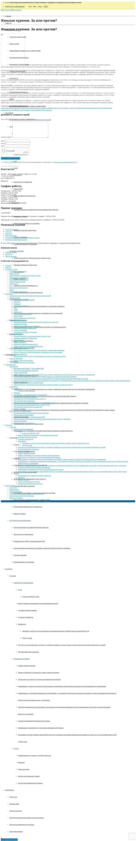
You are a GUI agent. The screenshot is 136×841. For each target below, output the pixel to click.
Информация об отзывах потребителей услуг (34, 755)
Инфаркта (17, 304)
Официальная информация (23, 583)
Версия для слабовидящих (15, 6)
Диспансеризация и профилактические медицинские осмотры (36, 210)
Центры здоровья (20, 555)
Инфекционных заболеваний (24, 300)
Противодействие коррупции (24, 486)
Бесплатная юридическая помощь (30, 783)
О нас (20, 590)
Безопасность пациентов (23, 182)
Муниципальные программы (24, 562)
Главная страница (11, 230)
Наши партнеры (23, 769)
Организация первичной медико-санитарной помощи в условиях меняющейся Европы (45, 396)
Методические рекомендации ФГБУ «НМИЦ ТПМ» (32, 500)
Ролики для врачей (20, 373)
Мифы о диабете (20, 342)
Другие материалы (16, 831)
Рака (15, 308)
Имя (2, 141)
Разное (16, 749)
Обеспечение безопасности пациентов (28, 507)
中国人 (46, 6)
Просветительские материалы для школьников (26, 818)
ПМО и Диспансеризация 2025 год (26, 371)
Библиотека (9, 790)
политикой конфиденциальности (65, 162)
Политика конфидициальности (16, 240)
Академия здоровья (16, 251)
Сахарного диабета (21, 306)
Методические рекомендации (20, 521)
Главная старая (10, 252)
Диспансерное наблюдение (23, 534)
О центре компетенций (17, 272)
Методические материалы (18, 278)
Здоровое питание (20, 324)
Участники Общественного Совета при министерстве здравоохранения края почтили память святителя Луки (41, 108)
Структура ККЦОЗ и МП (30, 597)
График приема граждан (26, 666)
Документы (13, 438)
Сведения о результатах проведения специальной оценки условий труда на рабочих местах (55, 631)
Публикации (13, 366)
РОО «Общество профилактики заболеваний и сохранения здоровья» (39, 306)
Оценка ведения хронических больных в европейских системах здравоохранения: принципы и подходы (51, 379)
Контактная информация (18, 292)
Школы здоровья (15, 811)
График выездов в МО (17, 282)
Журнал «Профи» (20, 514)
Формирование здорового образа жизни (28, 383)
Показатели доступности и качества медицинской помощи (39, 679)
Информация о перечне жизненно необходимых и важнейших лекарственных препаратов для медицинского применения (62, 686)
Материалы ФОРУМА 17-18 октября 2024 (29, 369)
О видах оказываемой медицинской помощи (34, 721)
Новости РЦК (14, 274)
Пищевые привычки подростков (25, 265)
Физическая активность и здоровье (27, 223)
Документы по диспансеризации (25, 397)
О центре (12, 576)
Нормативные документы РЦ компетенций (24, 276)
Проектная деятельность (18, 288)
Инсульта (17, 302)
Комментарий (6, 137)
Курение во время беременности (26, 286)
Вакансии (21, 762)
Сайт (2, 146)
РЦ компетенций (11, 270)
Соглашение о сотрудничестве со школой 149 (30, 395)
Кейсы (11, 99)
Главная (8, 16)
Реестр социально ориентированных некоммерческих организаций (38, 313)
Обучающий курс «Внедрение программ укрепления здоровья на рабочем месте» (43, 431)
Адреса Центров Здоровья (23, 360)
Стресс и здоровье (20, 330)
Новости (8, 23)
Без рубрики (13, 106)
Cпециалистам (10, 364)
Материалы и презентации (19, 280)
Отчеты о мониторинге (26, 391)
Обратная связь (11, 236)
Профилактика (14, 298)
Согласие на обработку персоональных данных (22, 238)
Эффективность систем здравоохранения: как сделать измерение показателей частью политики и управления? (54, 389)
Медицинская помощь (22, 659)
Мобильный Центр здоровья (24, 362)
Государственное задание (27, 610)
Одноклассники (35, 501)
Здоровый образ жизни (17, 320)
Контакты (8, 569)
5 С (10, 286)
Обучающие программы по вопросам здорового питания (34, 403)
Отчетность (13, 78)
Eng (40, 6)
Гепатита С (18, 175)
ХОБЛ (16, 168)
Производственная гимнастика (25, 230)
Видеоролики (14, 804)
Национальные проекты (18, 354)
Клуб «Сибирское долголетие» (25, 196)
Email (3, 143)
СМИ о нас (13, 797)
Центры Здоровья (15, 358)
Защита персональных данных (29, 776)
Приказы (17, 458)
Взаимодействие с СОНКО (18, 348)
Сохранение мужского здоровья (25, 332)
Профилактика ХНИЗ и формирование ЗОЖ (29, 541)
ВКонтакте (47, 501)
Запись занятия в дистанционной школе (28, 292)
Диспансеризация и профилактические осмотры (31, 527)
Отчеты (16, 445)
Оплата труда (27, 638)
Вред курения (18, 340)
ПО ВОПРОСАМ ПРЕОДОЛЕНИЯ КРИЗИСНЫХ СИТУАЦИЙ (30, 296)
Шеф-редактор (23, 106)
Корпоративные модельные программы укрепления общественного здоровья (42, 548)
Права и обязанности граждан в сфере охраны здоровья (38, 673)
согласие (11, 162)
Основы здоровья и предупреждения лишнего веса (32, 258)
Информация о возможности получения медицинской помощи (40, 728)
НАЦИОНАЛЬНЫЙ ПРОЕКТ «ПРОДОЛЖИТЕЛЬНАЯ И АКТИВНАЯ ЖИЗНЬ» (40, 327)
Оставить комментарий (37, 106)
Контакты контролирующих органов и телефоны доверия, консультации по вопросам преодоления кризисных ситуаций (61, 645)
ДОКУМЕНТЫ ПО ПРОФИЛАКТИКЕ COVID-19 (30, 479)
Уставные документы (25, 617)
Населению (9, 113)
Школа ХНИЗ (18, 189)
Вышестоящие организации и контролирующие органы (38, 603)
